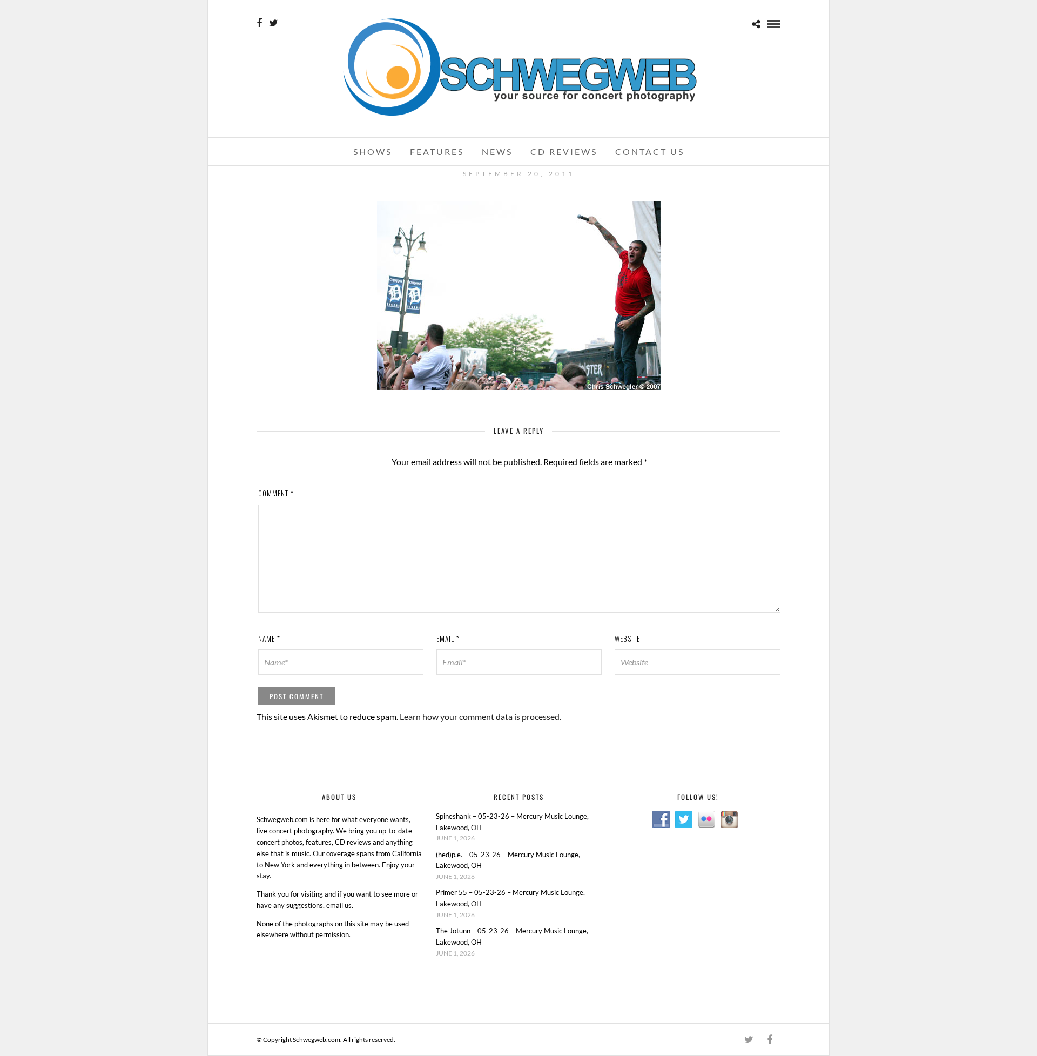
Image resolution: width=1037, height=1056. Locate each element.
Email (448, 638)
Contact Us (649, 151)
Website (627, 638)
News (497, 151)
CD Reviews (563, 151)
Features (437, 151)
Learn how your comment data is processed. (480, 716)
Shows (372, 151)
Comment (276, 493)
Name (269, 638)
